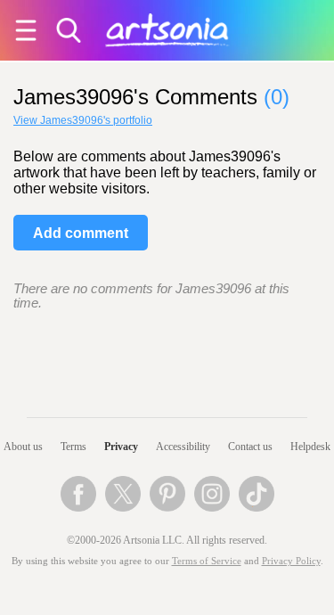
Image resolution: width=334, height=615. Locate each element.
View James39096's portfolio (82, 120)
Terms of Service (206, 561)
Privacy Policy (291, 561)
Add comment (80, 233)
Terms (73, 446)
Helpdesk (310, 446)
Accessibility (183, 446)
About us (23, 446)
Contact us (250, 446)
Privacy (121, 446)
